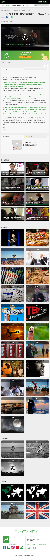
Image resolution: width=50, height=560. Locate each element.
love (6, 62)
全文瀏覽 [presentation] (5, 69)
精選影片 (8, 5)
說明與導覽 (41, 545)
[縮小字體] (47, 65)
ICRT (24, 5)
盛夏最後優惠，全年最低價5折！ (17, 44)
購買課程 (40, 1)
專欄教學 (19, 5)
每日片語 (28, 547)
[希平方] (4, 2)
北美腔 (28, 10)
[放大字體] (44, 65)
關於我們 (34, 547)
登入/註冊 (44, 1)
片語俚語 (14, 5)
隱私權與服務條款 (42, 544)
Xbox (3, 62)
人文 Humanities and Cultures (17, 10)
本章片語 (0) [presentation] (28, 69)
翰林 (27, 5)
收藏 (3, 13)
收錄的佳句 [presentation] (7, 136)
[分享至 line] (9, 17)
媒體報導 (34, 548)
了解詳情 (25, 56)
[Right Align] (48, 2)
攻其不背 (28, 544)
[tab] (13, 69)
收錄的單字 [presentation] (30, 136)
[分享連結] (11, 17)
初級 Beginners (5, 10)
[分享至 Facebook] (7, 17)
